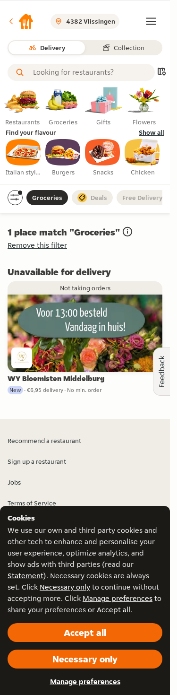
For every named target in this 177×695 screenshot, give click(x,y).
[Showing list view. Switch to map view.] (161, 72)
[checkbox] (24, 158)
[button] (21, 21)
